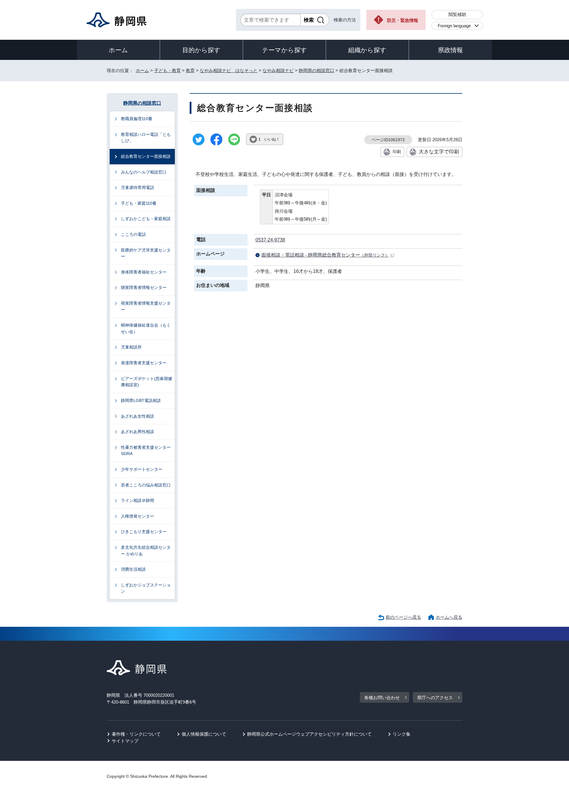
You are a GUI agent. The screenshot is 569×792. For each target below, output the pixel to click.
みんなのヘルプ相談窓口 (144, 172)
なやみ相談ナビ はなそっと (229, 70)
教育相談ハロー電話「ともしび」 (146, 137)
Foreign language (454, 25)
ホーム (118, 50)
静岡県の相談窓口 (316, 70)
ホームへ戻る (449, 617)
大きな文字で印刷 (439, 152)
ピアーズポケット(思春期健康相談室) (146, 381)
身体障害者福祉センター (144, 272)
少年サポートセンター (141, 469)
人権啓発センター (137, 516)
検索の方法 (345, 19)
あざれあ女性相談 (137, 416)
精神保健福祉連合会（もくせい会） (146, 328)
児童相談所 (131, 347)
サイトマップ (125, 740)
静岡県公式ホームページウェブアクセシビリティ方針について (309, 734)
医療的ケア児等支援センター (146, 253)
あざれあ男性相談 (137, 431)
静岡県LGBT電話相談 (141, 400)
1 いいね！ (269, 139)
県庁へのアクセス (435, 697)
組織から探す (367, 50)
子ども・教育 (167, 70)
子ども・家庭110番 (138, 203)
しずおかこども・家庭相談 (146, 218)
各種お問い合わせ (382, 697)
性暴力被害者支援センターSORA (146, 450)
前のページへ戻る (403, 617)
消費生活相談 (133, 569)
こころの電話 (133, 234)
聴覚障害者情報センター (144, 287)
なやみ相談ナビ (278, 70)
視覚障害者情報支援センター (146, 306)
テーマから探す (284, 50)
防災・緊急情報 (402, 20)
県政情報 (450, 50)
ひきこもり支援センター (144, 531)
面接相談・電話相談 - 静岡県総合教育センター (325, 254)
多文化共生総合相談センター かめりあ (146, 550)
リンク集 (401, 734)
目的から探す (201, 50)
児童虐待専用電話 (137, 187)
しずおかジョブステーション (146, 588)
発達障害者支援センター (144, 362)
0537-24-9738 (270, 239)
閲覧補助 (457, 14)
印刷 (397, 151)
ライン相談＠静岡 (137, 500)
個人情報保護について (204, 734)
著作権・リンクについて (136, 734)
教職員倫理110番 (136, 118)
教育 (190, 70)
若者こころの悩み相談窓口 (146, 485)
